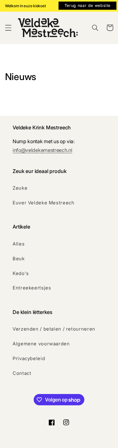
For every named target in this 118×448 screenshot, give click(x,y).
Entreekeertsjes (32, 288)
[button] (8, 27)
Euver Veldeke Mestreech (44, 203)
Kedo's (21, 273)
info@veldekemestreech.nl (42, 150)
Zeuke (20, 188)
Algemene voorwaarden (41, 344)
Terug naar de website (87, 5)
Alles (19, 244)
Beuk (19, 259)
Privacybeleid (29, 358)
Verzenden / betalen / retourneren (54, 329)
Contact (22, 373)
